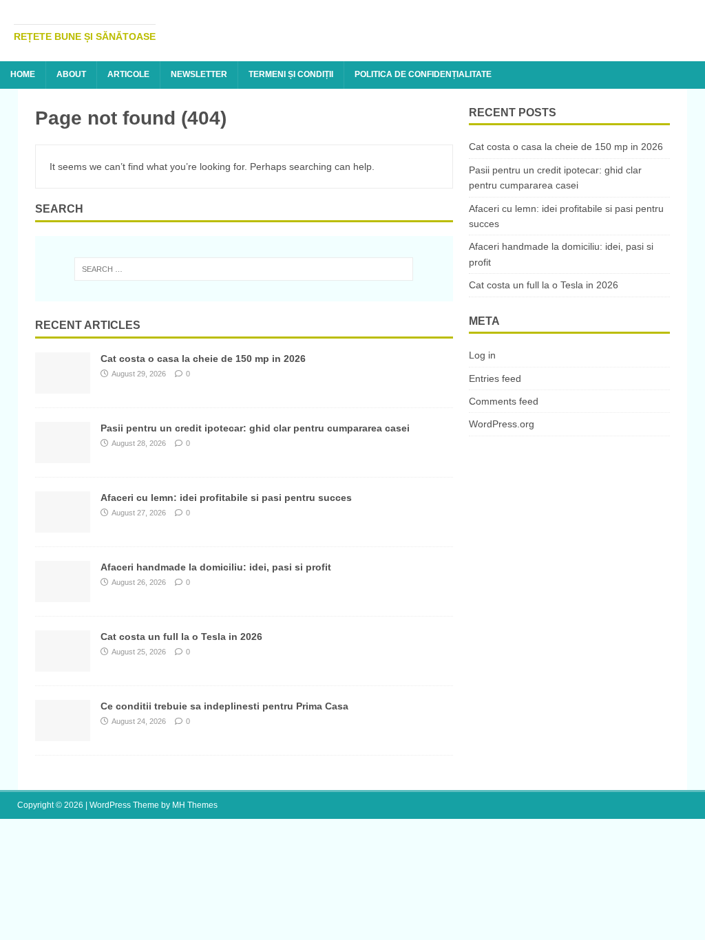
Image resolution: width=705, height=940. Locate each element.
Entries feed (495, 378)
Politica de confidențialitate (423, 74)
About (71, 74)
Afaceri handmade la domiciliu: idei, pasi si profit (216, 567)
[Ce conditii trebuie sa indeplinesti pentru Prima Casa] (62, 732)
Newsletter (199, 74)
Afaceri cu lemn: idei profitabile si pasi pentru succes (226, 497)
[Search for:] (244, 269)
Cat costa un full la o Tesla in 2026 (181, 636)
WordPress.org (501, 423)
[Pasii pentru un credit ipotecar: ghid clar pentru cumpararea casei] (62, 454)
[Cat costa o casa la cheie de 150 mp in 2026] (62, 385)
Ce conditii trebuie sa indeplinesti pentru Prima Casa (224, 706)
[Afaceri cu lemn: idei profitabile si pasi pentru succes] (62, 524)
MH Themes (195, 805)
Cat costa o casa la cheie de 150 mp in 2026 (203, 358)
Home (22, 74)
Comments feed (503, 401)
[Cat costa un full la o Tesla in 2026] (62, 663)
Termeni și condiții (291, 74)
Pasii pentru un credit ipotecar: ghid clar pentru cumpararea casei (255, 428)
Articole (128, 74)
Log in (482, 355)
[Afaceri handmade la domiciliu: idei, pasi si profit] (62, 593)
